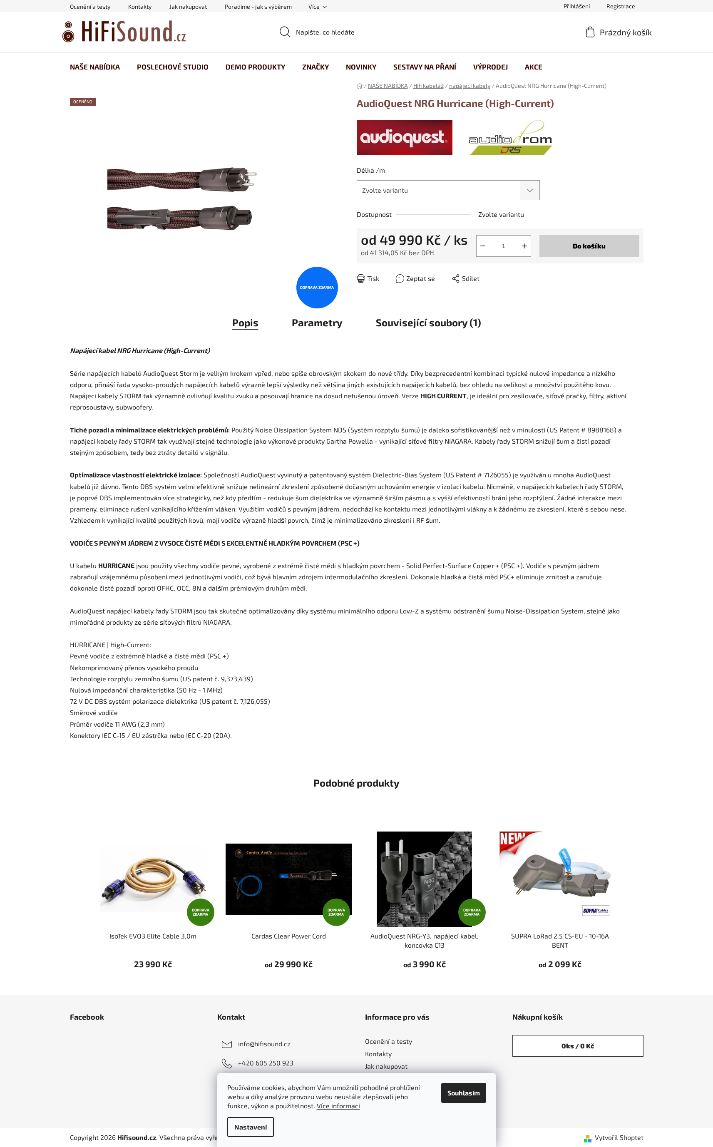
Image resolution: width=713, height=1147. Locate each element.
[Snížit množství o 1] (483, 246)
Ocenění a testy (90, 6)
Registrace (620, 6)
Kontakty (140, 6)
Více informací (338, 1106)
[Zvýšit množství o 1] (524, 246)
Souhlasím (463, 1093)
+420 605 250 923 (265, 1063)
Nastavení (250, 1127)
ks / (577, 1046)
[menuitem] (95, 66)
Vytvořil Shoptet (619, 1137)
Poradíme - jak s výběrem (258, 6)
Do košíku (589, 246)
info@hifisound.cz (264, 1044)
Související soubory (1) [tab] (428, 322)
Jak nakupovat (188, 6)
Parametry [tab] (317, 322)
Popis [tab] (245, 322)
